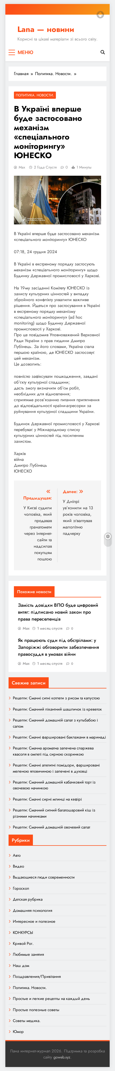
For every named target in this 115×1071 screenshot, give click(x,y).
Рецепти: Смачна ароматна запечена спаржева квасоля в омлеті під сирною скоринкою (53, 751)
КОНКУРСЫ (23, 932)
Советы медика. (26, 1021)
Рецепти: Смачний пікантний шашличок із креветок (57, 709)
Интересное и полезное (34, 921)
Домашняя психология (32, 910)
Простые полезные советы (36, 1010)
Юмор (18, 1032)
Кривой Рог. (23, 943)
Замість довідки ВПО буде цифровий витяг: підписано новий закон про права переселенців (58, 612)
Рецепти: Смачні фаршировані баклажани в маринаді (59, 737)
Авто (17, 855)
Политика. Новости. (35, 95)
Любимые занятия (28, 954)
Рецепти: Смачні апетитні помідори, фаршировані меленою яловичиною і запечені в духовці (56, 768)
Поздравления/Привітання (37, 976)
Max (22, 167)
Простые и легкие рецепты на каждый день (51, 999)
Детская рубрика (28, 899)
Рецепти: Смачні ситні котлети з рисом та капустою (56, 698)
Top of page (100, 15)
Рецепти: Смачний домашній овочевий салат (51, 827)
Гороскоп (21, 888)
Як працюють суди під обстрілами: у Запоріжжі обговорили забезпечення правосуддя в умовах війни (58, 647)
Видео (18, 866)
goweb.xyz (61, 1057)
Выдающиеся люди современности (44, 877)
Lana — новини (45, 29)
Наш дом (21, 966)
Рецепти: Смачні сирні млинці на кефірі (47, 799)
